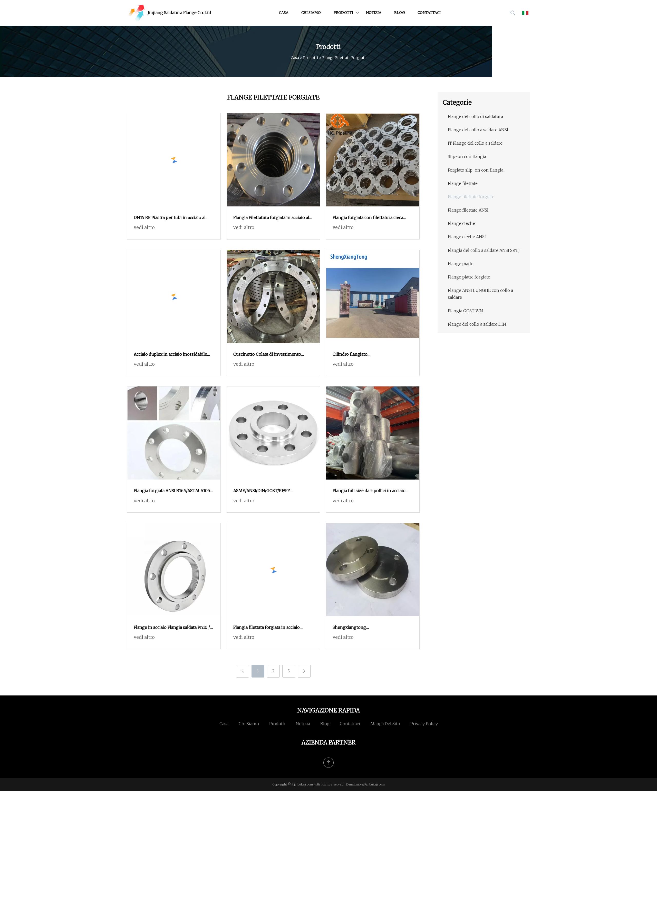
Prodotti (343, 12)
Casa (283, 12)
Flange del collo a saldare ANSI (478, 129)
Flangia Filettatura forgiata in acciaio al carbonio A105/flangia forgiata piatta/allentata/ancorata (271, 218)
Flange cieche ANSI (467, 236)
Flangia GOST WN (465, 310)
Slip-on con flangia (467, 156)
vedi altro (144, 227)
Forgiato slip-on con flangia (475, 170)
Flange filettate (463, 183)
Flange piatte (461, 263)
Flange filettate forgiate (471, 196)
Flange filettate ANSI (468, 210)
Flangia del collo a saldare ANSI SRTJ (484, 250)
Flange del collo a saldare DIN (477, 324)
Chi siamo (311, 12)
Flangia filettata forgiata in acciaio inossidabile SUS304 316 (266, 628)
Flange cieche (461, 223)
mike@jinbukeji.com (370, 784)
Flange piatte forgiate (469, 277)
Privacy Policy (424, 723)
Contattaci (429, 12)
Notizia (373, 12)
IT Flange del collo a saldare (475, 143)
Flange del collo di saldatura (475, 116)
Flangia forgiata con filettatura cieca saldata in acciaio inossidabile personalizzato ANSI (368, 218)
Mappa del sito (385, 723)
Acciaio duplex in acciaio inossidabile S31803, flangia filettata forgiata (170, 355)
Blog (399, 12)
